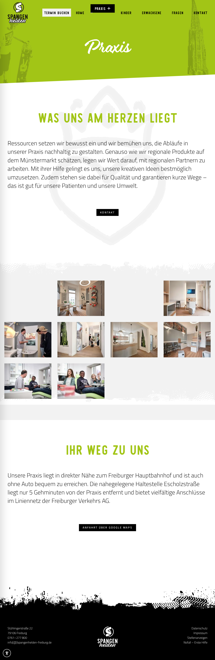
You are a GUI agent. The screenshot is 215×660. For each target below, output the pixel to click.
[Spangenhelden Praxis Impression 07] (80, 381)
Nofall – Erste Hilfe (195, 642)
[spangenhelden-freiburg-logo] (18, 13)
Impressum (200, 633)
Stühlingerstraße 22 (20, 628)
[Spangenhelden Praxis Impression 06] (27, 381)
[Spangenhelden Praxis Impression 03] (80, 298)
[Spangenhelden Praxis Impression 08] (27, 298)
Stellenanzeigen (197, 637)
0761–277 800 (17, 637)
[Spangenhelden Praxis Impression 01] (187, 339)
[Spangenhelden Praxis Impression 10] (80, 339)
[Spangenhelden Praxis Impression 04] (134, 298)
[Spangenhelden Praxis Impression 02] (187, 298)
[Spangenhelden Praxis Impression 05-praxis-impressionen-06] (134, 339)
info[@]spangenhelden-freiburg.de (30, 642)
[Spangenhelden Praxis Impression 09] (27, 339)
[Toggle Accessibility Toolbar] (7, 653)
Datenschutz (199, 628)
